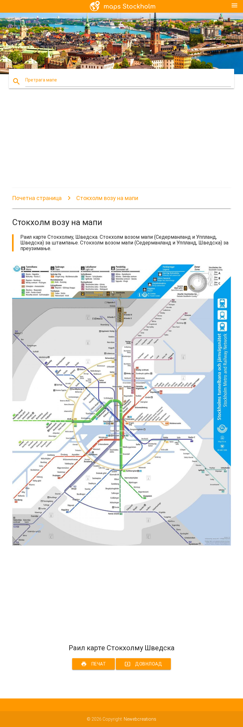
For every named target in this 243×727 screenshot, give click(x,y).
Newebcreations (140, 719)
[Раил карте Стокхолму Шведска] (121, 544)
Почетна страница (37, 198)
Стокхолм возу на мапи (107, 198)
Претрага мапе (41, 79)
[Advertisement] (121, 143)
